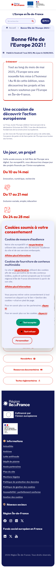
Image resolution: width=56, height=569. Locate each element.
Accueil (12, 27)
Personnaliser (22, 340)
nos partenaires (36, 244)
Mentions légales (11, 477)
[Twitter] (22, 521)
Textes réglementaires (26, 380)
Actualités (8, 446)
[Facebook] (5, 521)
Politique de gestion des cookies (19, 487)
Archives (7, 451)
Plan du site (9, 471)
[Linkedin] (16, 521)
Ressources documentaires (26, 369)
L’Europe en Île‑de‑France (28, 14)
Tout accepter (29, 322)
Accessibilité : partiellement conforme (22, 492)
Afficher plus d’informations (18, 255)
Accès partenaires (12, 466)
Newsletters (26, 358)
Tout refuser (30, 331)
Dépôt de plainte (11, 461)
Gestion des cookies (13, 497)
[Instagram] (11, 521)
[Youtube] (16, 537)
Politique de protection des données (21, 482)
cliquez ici (42, 313)
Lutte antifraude (11, 456)
